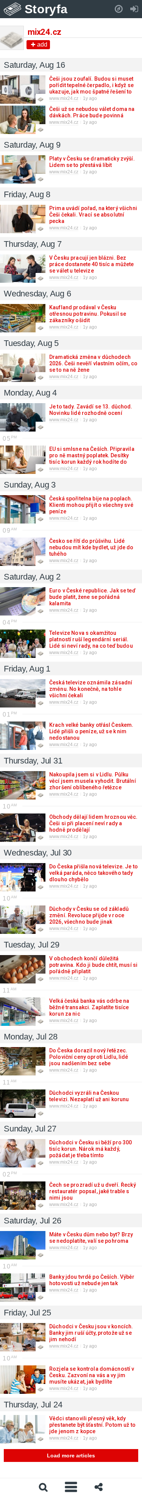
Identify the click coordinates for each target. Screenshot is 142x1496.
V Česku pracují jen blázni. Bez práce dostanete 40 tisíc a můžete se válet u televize (91, 264)
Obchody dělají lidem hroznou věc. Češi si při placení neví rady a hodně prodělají (93, 823)
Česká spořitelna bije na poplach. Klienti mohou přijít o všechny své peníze (91, 505)
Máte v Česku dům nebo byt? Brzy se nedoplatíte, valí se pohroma (91, 1237)
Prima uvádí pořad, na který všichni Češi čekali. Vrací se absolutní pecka (93, 214)
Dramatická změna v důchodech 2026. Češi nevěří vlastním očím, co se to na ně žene (93, 363)
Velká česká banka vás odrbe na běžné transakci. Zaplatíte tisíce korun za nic (89, 1007)
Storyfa (46, 9)
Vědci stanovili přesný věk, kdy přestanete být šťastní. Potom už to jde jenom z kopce (92, 1424)
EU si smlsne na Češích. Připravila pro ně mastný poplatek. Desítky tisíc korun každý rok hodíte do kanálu (91, 458)
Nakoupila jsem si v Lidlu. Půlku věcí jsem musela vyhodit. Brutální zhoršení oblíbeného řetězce (92, 780)
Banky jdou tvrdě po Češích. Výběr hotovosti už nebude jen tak (92, 1280)
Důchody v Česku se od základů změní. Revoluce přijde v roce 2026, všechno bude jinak (89, 915)
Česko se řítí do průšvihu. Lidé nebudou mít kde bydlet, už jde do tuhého (91, 547)
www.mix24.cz (63, 98)
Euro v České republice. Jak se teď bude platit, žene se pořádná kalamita (92, 596)
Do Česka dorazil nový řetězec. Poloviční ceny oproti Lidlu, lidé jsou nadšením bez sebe (88, 1056)
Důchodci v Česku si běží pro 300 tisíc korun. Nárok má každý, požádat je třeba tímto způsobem (90, 1152)
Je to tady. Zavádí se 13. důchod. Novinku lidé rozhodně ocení (91, 410)
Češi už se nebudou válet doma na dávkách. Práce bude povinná (91, 112)
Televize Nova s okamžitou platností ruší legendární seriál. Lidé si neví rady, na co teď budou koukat (91, 642)
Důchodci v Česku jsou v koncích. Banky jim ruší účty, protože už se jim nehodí (91, 1332)
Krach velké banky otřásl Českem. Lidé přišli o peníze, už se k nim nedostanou (91, 731)
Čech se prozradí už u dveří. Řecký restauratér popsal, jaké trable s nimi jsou (92, 1191)
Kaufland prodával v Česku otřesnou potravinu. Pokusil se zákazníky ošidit (87, 313)
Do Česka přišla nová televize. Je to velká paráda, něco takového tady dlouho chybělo (93, 872)
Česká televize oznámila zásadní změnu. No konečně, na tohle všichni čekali (90, 688)
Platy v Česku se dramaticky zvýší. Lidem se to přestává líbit (92, 162)
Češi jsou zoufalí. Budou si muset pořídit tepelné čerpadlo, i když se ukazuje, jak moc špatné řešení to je (91, 88)
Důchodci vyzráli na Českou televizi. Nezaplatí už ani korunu (88, 1096)
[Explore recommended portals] (118, 9)
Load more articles (71, 1455)
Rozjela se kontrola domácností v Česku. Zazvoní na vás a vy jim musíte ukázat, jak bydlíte (91, 1375)
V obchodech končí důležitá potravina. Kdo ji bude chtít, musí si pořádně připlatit (93, 964)
